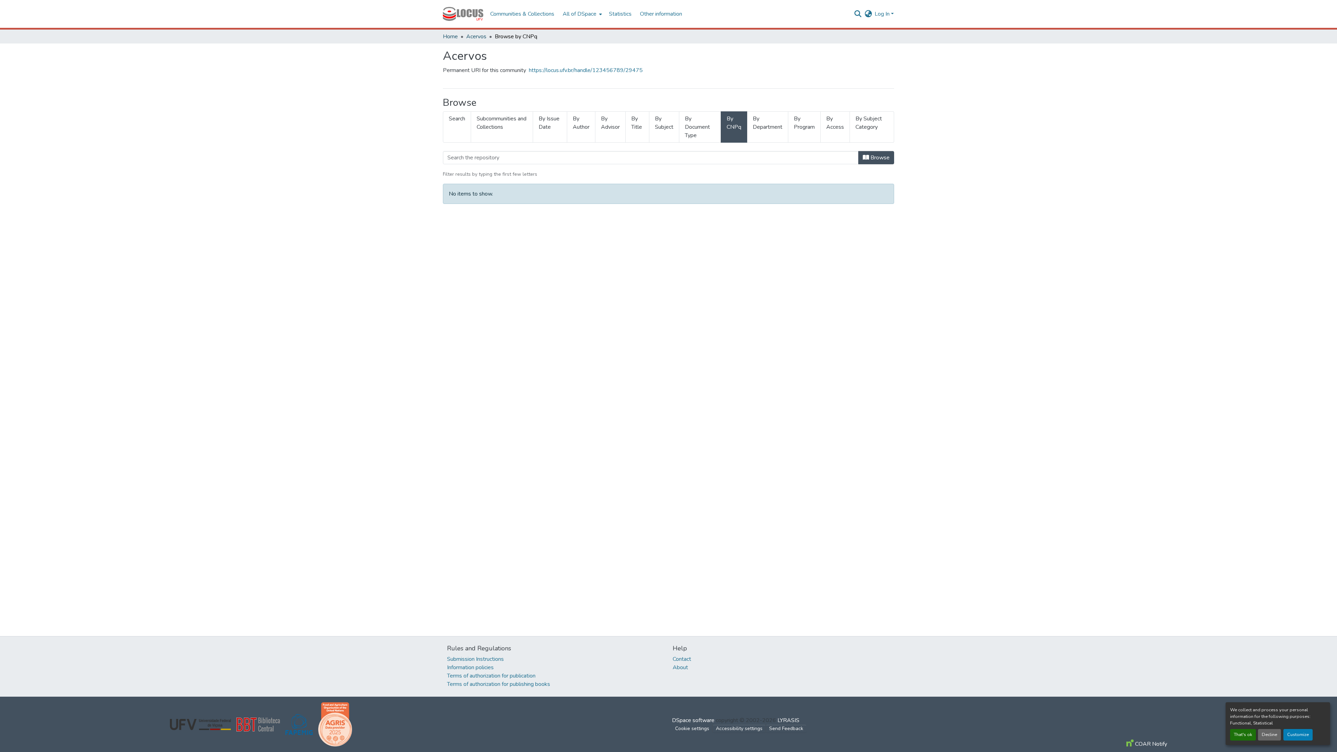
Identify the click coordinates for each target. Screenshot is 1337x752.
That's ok (1243, 734)
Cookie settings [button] (692, 728)
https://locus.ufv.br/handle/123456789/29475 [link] (586, 70)
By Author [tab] (581, 123)
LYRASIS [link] (788, 720)
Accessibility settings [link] (739, 728)
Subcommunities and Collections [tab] (501, 123)
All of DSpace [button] (579, 14)
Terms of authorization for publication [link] (491, 676)
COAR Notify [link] (1150, 744)
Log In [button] (883, 14)
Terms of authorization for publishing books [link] (498, 684)
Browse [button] (879, 157)
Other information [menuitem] (661, 14)
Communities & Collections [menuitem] (522, 14)
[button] (463, 14)
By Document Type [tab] (697, 127)
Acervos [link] (476, 36)
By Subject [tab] (664, 123)
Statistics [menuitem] (620, 14)
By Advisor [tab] (610, 123)
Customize (1298, 734)
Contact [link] (682, 659)
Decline (1269, 734)
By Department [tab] (767, 123)
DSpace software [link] (693, 720)
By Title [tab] (636, 123)
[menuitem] (581, 14)
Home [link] (450, 36)
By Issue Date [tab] (549, 123)
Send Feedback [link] (786, 728)
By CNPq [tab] (734, 123)
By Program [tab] (804, 123)
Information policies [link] (470, 667)
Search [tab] (457, 118)
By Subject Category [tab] (868, 123)
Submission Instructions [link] (475, 659)
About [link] (680, 667)
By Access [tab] (835, 123)
